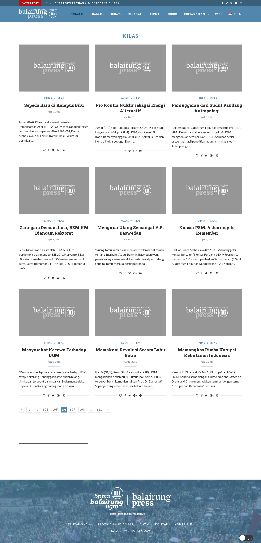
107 (72, 409)
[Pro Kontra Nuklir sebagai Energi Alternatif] (130, 68)
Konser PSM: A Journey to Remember (207, 230)
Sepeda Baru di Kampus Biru (54, 105)
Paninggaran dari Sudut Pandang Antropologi (207, 107)
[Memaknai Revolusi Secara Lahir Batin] (130, 312)
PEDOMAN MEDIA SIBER (115, 524)
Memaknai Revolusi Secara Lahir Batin (130, 352)
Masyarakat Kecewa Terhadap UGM (54, 352)
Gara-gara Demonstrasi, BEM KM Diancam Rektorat (53, 230)
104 (45, 409)
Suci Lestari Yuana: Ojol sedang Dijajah (88, 3)
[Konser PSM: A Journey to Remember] (207, 190)
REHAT (115, 13)
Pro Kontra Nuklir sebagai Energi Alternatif (130, 107)
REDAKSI (77, 13)
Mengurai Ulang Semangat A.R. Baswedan (130, 230)
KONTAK (161, 524)
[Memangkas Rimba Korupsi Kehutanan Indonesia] (207, 312)
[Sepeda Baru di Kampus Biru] (54, 68)
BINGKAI (134, 13)
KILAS (61, 98)
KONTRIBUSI (183, 524)
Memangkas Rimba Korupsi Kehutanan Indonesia (207, 352)
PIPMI (154, 13)
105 (55, 409)
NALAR (97, 13)
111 (99, 409)
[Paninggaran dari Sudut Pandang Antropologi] (207, 68)
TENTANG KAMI (80, 524)
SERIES (173, 13)
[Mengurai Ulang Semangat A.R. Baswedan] (130, 190)
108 (82, 409)
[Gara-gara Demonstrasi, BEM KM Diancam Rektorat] (54, 190)
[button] (246, 538)
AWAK (144, 524)
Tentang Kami (195, 13)
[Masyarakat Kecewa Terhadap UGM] (54, 312)
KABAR (48, 98)
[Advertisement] (88, 458)
